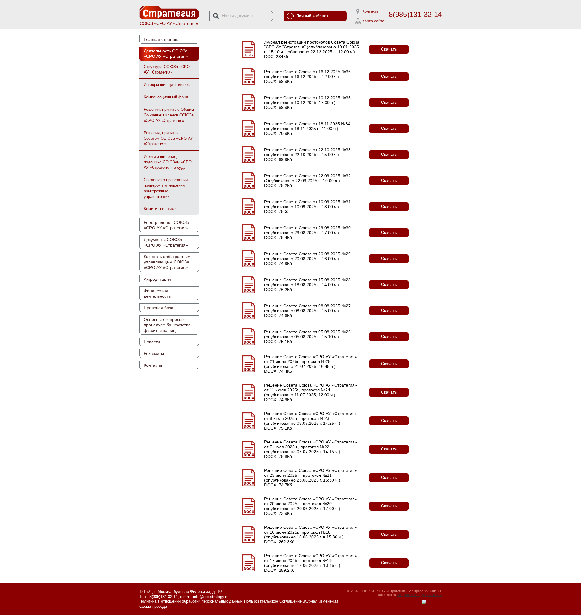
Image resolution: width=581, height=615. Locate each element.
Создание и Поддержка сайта (419, 595)
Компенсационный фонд (166, 97)
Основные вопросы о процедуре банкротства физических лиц (167, 325)
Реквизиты (154, 353)
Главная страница (162, 39)
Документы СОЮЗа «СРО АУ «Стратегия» (166, 242)
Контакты (370, 11)
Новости (152, 341)
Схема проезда (153, 606)
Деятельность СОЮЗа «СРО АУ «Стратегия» (166, 53)
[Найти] (216, 16)
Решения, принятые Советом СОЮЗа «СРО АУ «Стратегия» (168, 138)
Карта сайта (373, 21)
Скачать (389, 49)
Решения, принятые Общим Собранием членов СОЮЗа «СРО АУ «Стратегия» (169, 115)
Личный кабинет (312, 15)
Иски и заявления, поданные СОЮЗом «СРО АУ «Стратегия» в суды (168, 162)
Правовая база (158, 307)
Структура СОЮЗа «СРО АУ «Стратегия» (167, 69)
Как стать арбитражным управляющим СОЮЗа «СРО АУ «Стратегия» (167, 262)
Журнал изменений (320, 601)
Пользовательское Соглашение (273, 601)
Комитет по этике (160, 209)
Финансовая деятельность (157, 293)
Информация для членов (167, 84)
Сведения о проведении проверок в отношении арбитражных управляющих (166, 188)
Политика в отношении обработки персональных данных (191, 601)
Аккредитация (157, 279)
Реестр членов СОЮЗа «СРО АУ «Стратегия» (166, 225)
